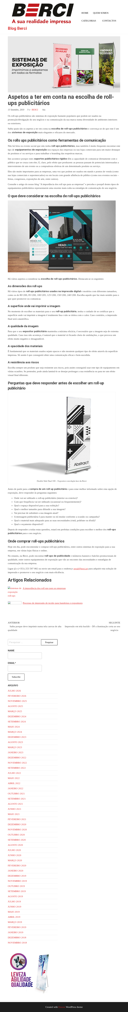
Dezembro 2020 (17, 824)
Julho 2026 (14, 691)
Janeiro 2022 (15, 788)
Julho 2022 (14, 773)
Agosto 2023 (15, 742)
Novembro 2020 (17, 829)
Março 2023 (15, 747)
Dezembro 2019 (17, 876)
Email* (12, 663)
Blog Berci (17, 28)
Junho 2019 (14, 906)
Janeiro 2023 (15, 752)
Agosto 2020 (15, 845)
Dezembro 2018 (17, 937)
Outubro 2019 (16, 886)
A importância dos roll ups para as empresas (44, 588)
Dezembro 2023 (17, 737)
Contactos (109, 20)
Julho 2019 (14, 901)
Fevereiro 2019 (17, 927)
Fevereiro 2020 (17, 865)
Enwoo (61, 1007)
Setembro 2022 (17, 768)
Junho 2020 (14, 855)
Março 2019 (15, 922)
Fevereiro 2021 (17, 819)
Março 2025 (15, 711)
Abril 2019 (14, 917)
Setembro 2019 (17, 891)
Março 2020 (15, 860)
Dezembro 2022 (17, 757)
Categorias (88, 20)
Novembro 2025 (17, 701)
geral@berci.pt (81, 568)
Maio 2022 (14, 778)
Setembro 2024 (17, 721)
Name (11, 650)
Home (84, 13)
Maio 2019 (14, 912)
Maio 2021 (14, 814)
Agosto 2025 (15, 706)
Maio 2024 (14, 727)
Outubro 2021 (16, 793)
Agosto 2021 (15, 804)
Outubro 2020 (16, 834)
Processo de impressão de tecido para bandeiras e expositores (53, 603)
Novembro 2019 (17, 881)
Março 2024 (15, 732)
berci (35, 110)
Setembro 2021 (17, 798)
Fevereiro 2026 (17, 696)
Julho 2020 (14, 850)
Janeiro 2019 (15, 932)
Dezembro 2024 (17, 716)
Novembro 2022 (17, 762)
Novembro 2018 (17, 942)
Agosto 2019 (15, 896)
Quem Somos (100, 13)
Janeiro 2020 (15, 870)
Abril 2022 (14, 783)
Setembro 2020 (17, 840)
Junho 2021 (14, 809)
